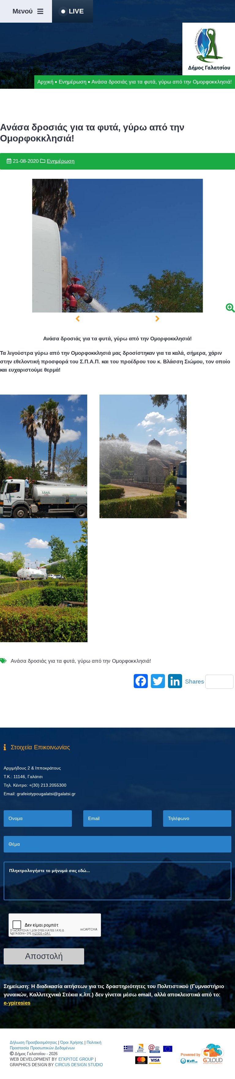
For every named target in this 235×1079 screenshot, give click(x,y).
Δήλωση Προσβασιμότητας (33, 1042)
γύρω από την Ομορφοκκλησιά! (114, 661)
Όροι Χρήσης (71, 1042)
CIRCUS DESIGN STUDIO (79, 1064)
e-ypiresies (17, 1003)
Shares (194, 681)
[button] (77, 319)
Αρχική (45, 82)
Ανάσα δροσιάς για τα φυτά (43, 661)
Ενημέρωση (72, 82)
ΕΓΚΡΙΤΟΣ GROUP (76, 1059)
